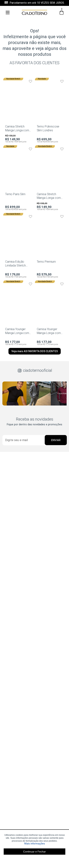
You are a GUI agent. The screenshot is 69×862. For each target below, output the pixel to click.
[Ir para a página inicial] (35, 16)
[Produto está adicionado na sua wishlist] (30, 81)
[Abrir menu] (7, 12)
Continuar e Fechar (34, 851)
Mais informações (44, 843)
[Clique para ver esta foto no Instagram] (14, 393)
